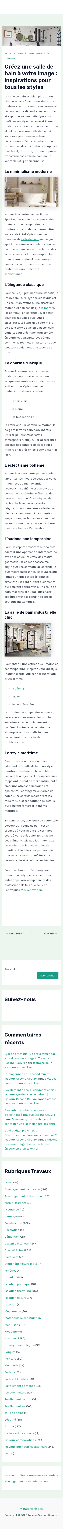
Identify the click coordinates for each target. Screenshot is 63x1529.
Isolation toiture (15, 1297)
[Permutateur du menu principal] (56, 7)
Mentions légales (31, 1508)
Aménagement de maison (22, 1189)
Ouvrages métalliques (20, 1345)
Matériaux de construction (23, 1318)
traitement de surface (19, 1433)
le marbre (47, 307)
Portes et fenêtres (16, 1379)
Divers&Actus (14, 1250)
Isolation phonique (17, 1284)
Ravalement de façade (20, 1385)
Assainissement (15, 1202)
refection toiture (15, 1392)
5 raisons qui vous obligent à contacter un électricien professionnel (31, 1144)
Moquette (11, 1331)
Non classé (12, 1338)
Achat (9, 1182)
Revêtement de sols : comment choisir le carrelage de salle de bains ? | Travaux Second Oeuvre (30, 1094)
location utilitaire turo (20, 1475)
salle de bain (30, 239)
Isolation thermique (18, 1291)
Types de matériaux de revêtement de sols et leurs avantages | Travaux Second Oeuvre (30, 1058)
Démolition (12, 1236)
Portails (10, 1372)
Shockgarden (14, 1481)
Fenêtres (10, 1270)
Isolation (10, 1277)
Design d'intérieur (17, 1243)
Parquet (10, 1352)
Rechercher (11, 969)
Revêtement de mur (18, 1399)
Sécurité (10, 1419)
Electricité (11, 1257)
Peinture (10, 1358)
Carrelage (11, 1216)
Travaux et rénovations (20, 1440)
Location (10, 1304)
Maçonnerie (13, 1311)
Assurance (12, 1209)
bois (18, 401)
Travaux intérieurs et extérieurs (26, 1446)
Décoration (12, 1230)
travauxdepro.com (36, 1481)
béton (19, 688)
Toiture (9, 1426)
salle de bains (14, 53)
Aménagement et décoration (24, 1196)
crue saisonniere (46, 1475)
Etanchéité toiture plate (21, 1263)
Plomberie (11, 1365)
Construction (13, 1223)
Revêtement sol (15, 1406)
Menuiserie (12, 1325)
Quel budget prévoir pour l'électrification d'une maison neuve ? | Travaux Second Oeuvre (31, 1135)
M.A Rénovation (31, 890)
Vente (8, 1453)
